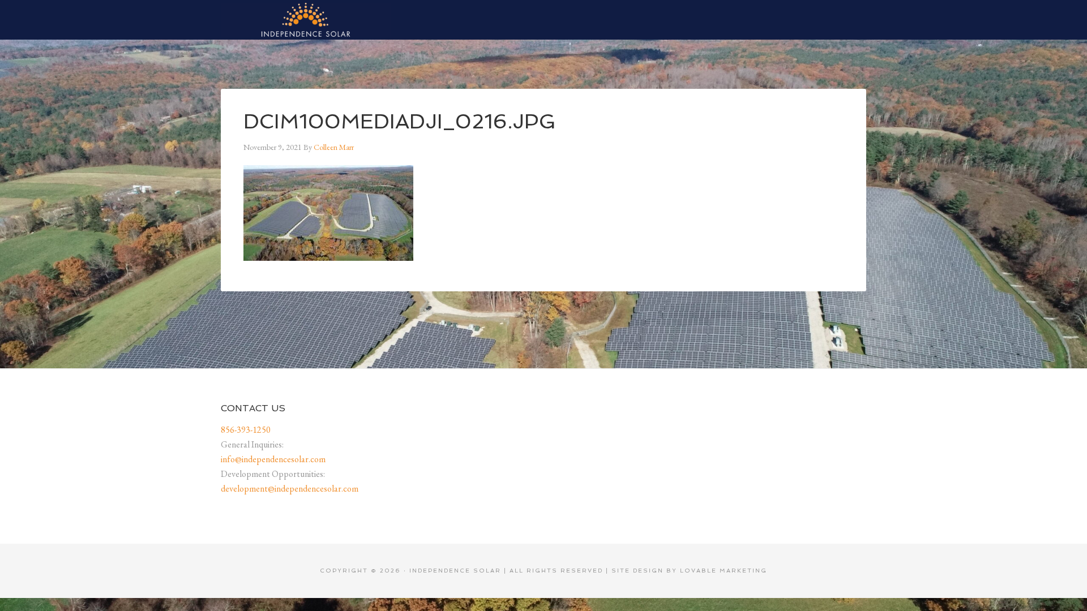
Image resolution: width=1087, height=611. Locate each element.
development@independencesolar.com (289, 488)
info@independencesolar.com (273, 459)
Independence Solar (306, 20)
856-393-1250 (246, 430)
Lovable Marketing (723, 570)
